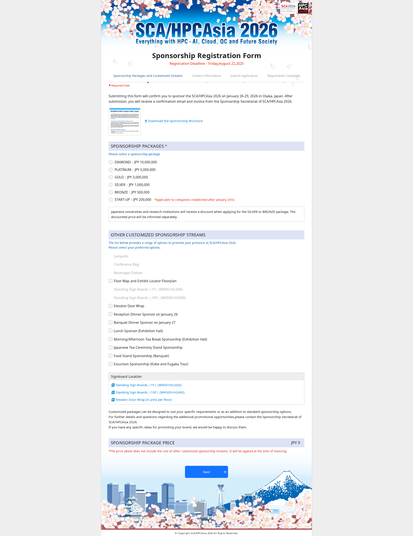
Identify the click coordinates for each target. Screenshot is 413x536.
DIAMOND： (136, 162)
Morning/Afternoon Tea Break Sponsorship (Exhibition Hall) (160, 339)
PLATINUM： (135, 169)
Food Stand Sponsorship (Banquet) (141, 356)
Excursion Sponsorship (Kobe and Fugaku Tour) (151, 364)
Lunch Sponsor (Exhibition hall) (138, 331)
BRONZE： (132, 192)
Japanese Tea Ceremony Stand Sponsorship (148, 347)
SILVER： (132, 184)
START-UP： (133, 199)
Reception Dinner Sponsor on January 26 (146, 314)
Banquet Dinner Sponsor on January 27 (145, 323)
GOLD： (131, 177)
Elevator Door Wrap (129, 306)
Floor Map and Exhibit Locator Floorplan (145, 281)
